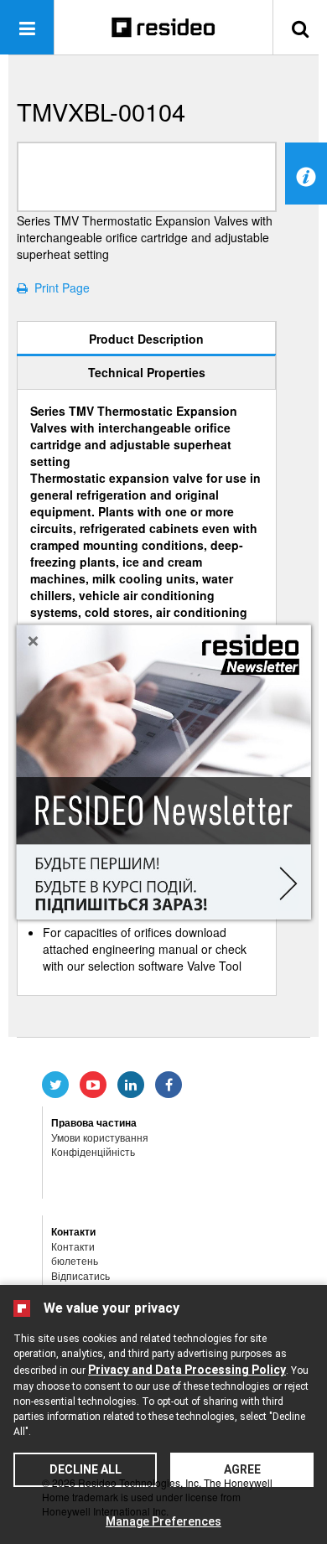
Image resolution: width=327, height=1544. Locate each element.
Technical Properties (146, 372)
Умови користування (99, 1137)
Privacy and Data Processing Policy (187, 1369)
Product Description (146, 338)
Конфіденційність (93, 1151)
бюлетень (74, 1260)
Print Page (59, 287)
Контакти (73, 1246)
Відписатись (80, 1275)
